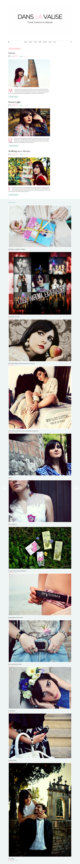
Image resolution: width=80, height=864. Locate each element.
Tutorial (45, 42)
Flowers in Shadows (12, 524)
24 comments (25, 56)
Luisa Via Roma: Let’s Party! (14, 316)
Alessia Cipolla (15, 55)
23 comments (25, 105)
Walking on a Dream (19, 151)
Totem (11, 53)
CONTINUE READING (13, 96)
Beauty (30, 42)
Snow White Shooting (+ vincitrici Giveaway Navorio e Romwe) (21, 363)
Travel (50, 42)
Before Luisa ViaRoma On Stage (15, 664)
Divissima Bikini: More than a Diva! (15, 617)
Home (25, 42)
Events (35, 42)
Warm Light (14, 102)
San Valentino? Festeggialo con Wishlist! (16, 249)
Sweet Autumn (11, 858)
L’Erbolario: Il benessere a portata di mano (17, 570)
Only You (10, 477)
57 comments (25, 154)
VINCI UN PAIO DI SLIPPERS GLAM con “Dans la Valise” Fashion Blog (23, 431)
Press (54, 42)
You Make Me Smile (12, 760)
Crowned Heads (11, 710)
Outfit (39, 42)
